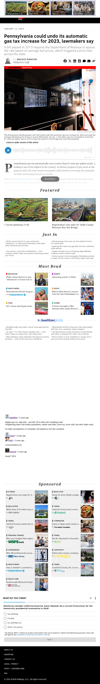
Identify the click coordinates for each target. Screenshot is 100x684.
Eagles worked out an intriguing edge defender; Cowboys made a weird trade (71, 252)
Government (14, 67)
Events (57, 274)
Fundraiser (59, 521)
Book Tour (58, 492)
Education (12, 274)
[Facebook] (65, 61)
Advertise (8, 654)
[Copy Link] (94, 61)
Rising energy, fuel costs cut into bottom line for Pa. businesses (71, 242)
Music (56, 288)
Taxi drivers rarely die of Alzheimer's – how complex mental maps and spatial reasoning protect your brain (27, 253)
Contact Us (9, 659)
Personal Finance (16, 535)
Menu (96, 20)
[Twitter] (70, 61)
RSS (5, 673)
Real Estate (13, 506)
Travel (57, 506)
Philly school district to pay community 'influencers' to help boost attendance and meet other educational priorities (25, 243)
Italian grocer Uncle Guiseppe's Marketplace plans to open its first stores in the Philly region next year (72, 257)
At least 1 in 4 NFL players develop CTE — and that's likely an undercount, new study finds (25, 333)
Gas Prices (27, 67)
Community (59, 550)
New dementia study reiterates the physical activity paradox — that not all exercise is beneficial (27, 338)
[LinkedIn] (75, 61)
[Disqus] (50, 378)
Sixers (57, 303)
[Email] (89, 61)
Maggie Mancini (27, 59)
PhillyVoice (6, 20)
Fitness (11, 492)
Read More (50, 179)
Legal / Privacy (11, 664)
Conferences (13, 550)
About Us (8, 649)
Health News (13, 288)
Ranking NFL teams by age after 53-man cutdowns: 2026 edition (73, 247)
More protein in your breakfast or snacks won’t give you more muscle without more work (71, 338)
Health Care (13, 579)
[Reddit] (79, 61)
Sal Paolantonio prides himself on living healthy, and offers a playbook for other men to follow (71, 333)
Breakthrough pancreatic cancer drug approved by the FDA (27, 328)
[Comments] (84, 61)
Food (10, 303)
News (20, 19)
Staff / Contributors (14, 668)
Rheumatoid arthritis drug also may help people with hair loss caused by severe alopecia (71, 328)
